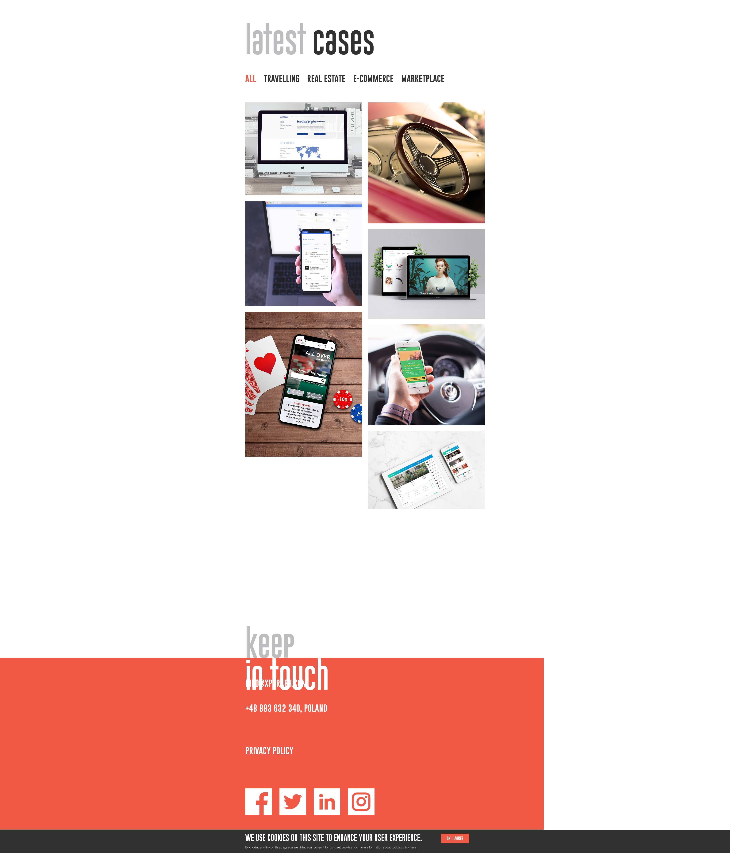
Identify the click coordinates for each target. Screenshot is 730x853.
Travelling (281, 78)
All (250, 78)
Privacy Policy (269, 751)
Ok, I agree (455, 838)
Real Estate (326, 78)
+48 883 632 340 (272, 708)
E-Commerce (373, 78)
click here (409, 847)
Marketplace (422, 78)
